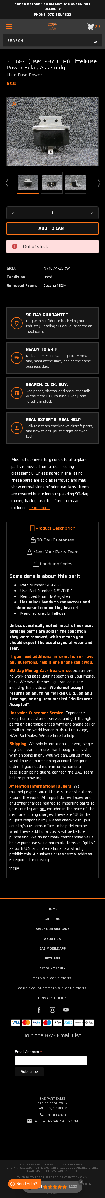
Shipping (53, 918)
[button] (52, 1137)
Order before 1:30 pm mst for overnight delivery (52, 6)
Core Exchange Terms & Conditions (52, 988)
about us (52, 938)
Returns (52, 958)
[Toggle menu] (15, 26)
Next (98, 183)
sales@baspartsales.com (55, 1121)
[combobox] (52, 40)
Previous (6, 183)
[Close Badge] (80, 1182)
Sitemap (52, 1194)
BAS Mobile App (52, 948)
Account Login (53, 968)
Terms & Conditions (52, 978)
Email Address (28, 1052)
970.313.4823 (59, 14)
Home (52, 908)
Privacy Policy (52, 997)
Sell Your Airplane (52, 928)
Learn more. (39, 508)
